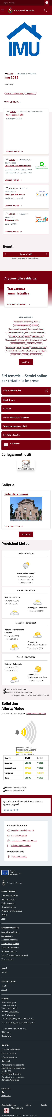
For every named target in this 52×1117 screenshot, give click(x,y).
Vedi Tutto (26, 534)
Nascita (26, 347)
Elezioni (20, 336)
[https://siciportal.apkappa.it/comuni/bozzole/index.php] (26, 465)
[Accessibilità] (6, 1111)
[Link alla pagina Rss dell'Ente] (2, 1092)
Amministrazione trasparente (13, 1068)
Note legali (5, 1060)
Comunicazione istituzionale (35, 333)
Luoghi (4, 985)
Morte (19, 347)
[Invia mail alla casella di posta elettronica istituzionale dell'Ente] (21, 1018)
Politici (4, 914)
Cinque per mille (12, 220)
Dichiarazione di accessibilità (12, 1064)
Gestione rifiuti (37, 336)
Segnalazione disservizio (11, 1074)
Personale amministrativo (11, 910)
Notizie (4, 972)
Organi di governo (8, 907)
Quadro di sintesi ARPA (15, 790)
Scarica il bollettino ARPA (16, 787)
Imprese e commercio (10, 947)
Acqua (36, 322)
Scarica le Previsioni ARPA (16, 689)
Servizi (28, 1104)
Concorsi (12, 336)
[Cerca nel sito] (44, 10)
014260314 (14, 1011)
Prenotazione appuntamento (13, 1076)
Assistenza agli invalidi (22, 325)
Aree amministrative (9, 895)
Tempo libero (15, 354)
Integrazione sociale (18, 343)
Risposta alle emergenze (31, 351)
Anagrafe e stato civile (10, 931)
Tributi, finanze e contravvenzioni (14, 955)
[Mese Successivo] (47, 254)
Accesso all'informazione (23, 322)
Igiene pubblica (11, 340)
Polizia (8, 351)
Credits (44, 1104)
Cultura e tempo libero (10, 943)
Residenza (16, 351)
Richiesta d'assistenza (10, 1079)
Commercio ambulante (15, 333)
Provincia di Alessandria (10, 1049)
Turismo (25, 354)
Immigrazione (24, 340)
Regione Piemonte (9, 3)
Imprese (43, 340)
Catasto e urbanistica (9, 939)
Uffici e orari (6, 1032)
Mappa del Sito (17, 1107)
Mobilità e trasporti (9, 951)
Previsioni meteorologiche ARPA (19, 692)
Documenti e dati (8, 899)
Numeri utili (6, 1035)
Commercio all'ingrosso (17, 329)
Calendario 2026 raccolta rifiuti (18, 165)
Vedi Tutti (26, 362)
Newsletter (6, 1095)
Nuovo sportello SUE (14, 114)
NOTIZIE (10, 73)
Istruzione (30, 343)
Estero (27, 336)
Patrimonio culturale (38, 347)
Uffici (3, 918)
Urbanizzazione (35, 354)
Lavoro (39, 343)
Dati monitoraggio (8, 1104)
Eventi (4, 989)
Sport (44, 351)
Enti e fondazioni (8, 903)
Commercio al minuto (35, 329)
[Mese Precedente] (5, 254)
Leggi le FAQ (6, 1071)
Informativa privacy (9, 1057)
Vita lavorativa (7, 959)
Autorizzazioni (7, 935)
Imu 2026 (11, 77)
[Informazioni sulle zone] (36, 713)
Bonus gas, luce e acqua (15, 194)
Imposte (34, 340)
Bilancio (35, 325)
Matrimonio (10, 347)
